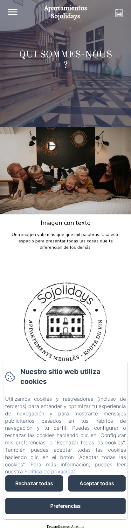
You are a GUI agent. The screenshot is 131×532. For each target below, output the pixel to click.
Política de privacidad (50, 471)
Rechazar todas (34, 483)
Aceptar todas (96, 483)
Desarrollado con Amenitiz (66, 526)
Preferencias (65, 506)
